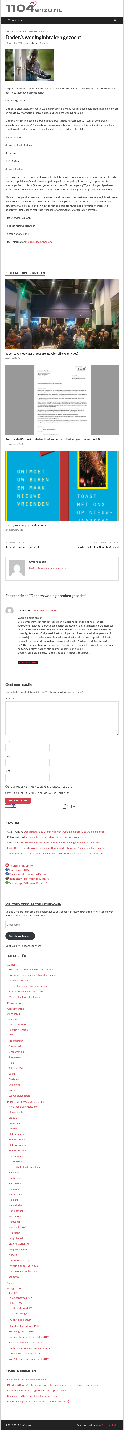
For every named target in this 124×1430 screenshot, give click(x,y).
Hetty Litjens (14, 847)
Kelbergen (14, 1188)
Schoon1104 (16, 1068)
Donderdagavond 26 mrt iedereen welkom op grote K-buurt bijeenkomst (64, 831)
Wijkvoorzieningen (19, 1095)
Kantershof (15, 1177)
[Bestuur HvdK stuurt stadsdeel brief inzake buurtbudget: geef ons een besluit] (62, 400)
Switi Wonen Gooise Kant (23, 1271)
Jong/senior (15, 1057)
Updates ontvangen (20, 935)
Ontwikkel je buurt (20, 1319)
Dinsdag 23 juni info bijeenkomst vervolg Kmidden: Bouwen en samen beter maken (52, 1384)
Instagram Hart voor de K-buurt (29, 878)
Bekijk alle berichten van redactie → (47, 568)
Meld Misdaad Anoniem (38, 241)
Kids (11, 1062)
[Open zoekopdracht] (115, 20)
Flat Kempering (17, 1133)
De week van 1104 (19, 980)
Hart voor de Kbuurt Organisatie (27, 1342)
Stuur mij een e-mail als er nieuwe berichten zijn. (40, 793)
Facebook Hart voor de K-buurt (28, 874)
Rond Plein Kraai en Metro (23, 1265)
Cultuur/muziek (17, 1024)
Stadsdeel (14, 1079)
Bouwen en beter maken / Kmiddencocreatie (33, 974)
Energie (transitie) (19, 1029)
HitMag (114, 1425)
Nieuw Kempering (19, 1260)
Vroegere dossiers (17, 1288)
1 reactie (44, 43)
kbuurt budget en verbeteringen (26, 991)
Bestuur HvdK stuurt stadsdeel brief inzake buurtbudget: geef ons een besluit (52, 439)
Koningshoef (16, 1210)
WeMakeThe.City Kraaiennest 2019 (29, 1358)
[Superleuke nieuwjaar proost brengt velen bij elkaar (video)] (62, 315)
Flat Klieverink (17, 1139)
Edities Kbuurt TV (22, 1307)
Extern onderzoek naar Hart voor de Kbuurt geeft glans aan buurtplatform (59, 842)
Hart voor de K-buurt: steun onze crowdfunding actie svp (55, 836)
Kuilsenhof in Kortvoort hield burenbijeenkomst (33, 1395)
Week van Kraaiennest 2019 (24, 1353)
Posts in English (20, 1313)
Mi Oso (13, 1254)
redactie (33, 43)
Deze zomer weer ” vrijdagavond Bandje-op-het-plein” (37, 1390)
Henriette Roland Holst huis (24, 1166)
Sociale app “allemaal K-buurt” (28, 883)
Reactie (11, 698)
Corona (13, 1018)
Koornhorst (15, 1216)
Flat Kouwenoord (18, 1144)
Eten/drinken (16, 1040)
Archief (13, 1293)
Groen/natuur (16, 1051)
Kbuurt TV (16, 1303)
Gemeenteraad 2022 (21, 1297)
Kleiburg (13, 1199)
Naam (9, 741)
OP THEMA (13, 1014)
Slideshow (12, 1282)
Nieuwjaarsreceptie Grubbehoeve (26, 525)
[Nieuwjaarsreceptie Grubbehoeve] (62, 486)
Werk (12, 1090)
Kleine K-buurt (17, 1205)
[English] (13, 805)
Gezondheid (15, 1046)
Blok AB (13, 1117)
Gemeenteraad (15, 1008)
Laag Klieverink (17, 1238)
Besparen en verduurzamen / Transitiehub (32, 969)
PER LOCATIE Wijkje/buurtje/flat (25, 1101)
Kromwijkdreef (17, 1227)
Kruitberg (14, 1232)
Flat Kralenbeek (17, 1150)
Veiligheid (14, 1084)
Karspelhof (15, 1183)
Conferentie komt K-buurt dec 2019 (29, 1336)
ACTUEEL (12, 964)
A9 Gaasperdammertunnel (23, 1106)
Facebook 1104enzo (21, 870)
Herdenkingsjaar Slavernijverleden (28, 985)
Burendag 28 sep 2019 (21, 1331)
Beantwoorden (27, 662)
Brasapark (14, 1122)
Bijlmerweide (16, 1112)
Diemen (13, 1128)
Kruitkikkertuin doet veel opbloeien (26, 1379)
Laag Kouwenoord (19, 1243)
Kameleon (14, 1172)
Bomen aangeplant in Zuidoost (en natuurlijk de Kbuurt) (38, 1401)
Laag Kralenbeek (18, 1249)
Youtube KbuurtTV (21, 865)
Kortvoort (14, 1221)
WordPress (101, 1425)
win (12, 1034)
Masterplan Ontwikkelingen (24, 996)
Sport (12, 1073)
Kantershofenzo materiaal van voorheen (26, 32)
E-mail (10, 756)
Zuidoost (14, 1276)
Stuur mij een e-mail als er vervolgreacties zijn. (40, 786)
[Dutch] (8, 805)
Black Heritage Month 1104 (24, 1325)
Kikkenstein (15, 1194)
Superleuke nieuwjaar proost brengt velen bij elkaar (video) (41, 353)
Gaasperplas (16, 1155)
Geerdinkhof (16, 1161)
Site (7, 771)
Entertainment (15, 1003)
